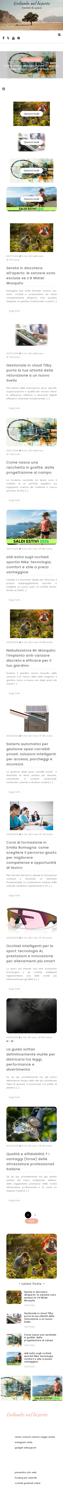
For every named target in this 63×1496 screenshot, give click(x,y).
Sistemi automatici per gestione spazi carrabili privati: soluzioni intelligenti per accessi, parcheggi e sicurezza (31, 754)
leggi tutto (14, 310)
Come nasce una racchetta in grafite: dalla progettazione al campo (31, 67)
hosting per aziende (26, 1477)
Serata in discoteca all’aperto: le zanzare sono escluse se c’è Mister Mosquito (40, 1296)
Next (31, 1220)
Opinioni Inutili (31, 59)
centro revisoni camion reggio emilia (35, 1436)
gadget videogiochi (25, 1447)
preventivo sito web (25, 1472)
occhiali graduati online (27, 1483)
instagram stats (23, 1442)
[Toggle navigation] (3, 88)
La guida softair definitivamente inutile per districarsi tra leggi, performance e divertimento (30, 1059)
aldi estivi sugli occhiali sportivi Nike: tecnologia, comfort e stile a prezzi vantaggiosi (38, 1357)
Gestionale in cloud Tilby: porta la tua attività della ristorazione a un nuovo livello (39, 1317)
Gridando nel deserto (31, 3)
